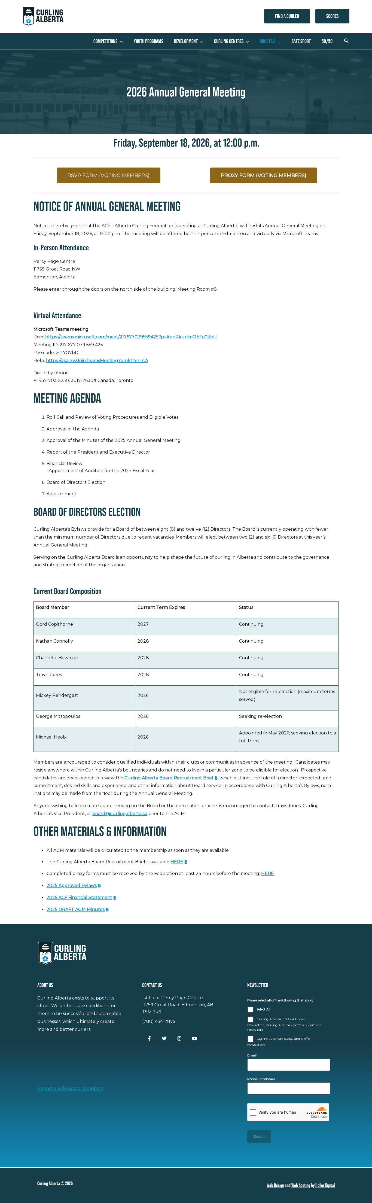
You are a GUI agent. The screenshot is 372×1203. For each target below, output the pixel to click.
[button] (287, 16)
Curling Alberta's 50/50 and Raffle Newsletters (278, 1042)
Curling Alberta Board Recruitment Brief (169, 777)
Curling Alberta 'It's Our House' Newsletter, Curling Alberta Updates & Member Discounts (284, 1024)
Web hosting (300, 1185)
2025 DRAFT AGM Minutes (76, 909)
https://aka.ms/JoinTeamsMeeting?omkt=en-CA (97, 360)
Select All (263, 1009)
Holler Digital (325, 1185)
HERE (176, 861)
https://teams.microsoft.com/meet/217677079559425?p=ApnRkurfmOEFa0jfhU (131, 336)
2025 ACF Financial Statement (79, 897)
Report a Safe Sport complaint (70, 1088)
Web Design (275, 1185)
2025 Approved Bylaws (72, 885)
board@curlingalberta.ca (119, 813)
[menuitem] (108, 41)
